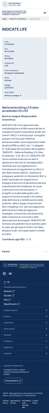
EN (8, 282)
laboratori (8, 323)
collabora (8, 341)
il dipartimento (10, 310)
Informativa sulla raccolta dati (26, 404)
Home (4, 19)
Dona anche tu (11, 380)
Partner (6, 251)
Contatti (7, 354)
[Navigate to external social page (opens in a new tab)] (4, 273)
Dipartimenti (10, 304)
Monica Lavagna (12, 95)
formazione (9, 329)
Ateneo (8, 291)
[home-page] (14, 13)
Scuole (7, 295)
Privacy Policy (6, 402)
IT (5, 282)
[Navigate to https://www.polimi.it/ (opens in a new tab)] (11, 4)
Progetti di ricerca (18, 19)
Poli (6, 300)
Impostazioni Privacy (15, 402)
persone (7, 335)
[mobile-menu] (45, 13)
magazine (8, 347)
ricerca (7, 316)
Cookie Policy (35, 402)
